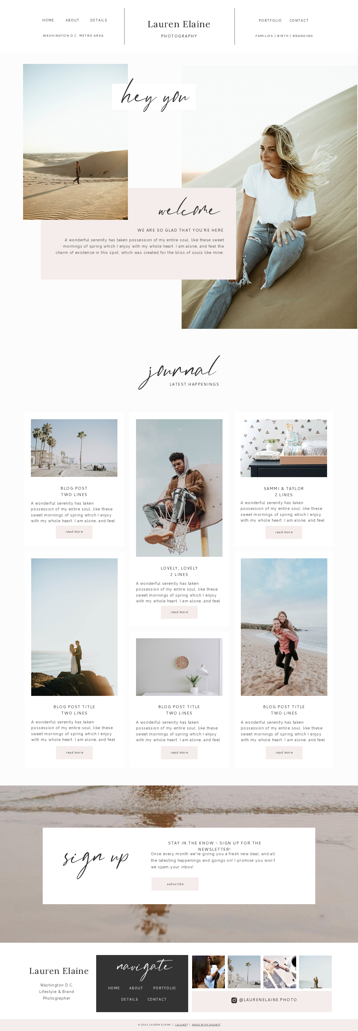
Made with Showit (206, 1024)
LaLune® (181, 1024)
